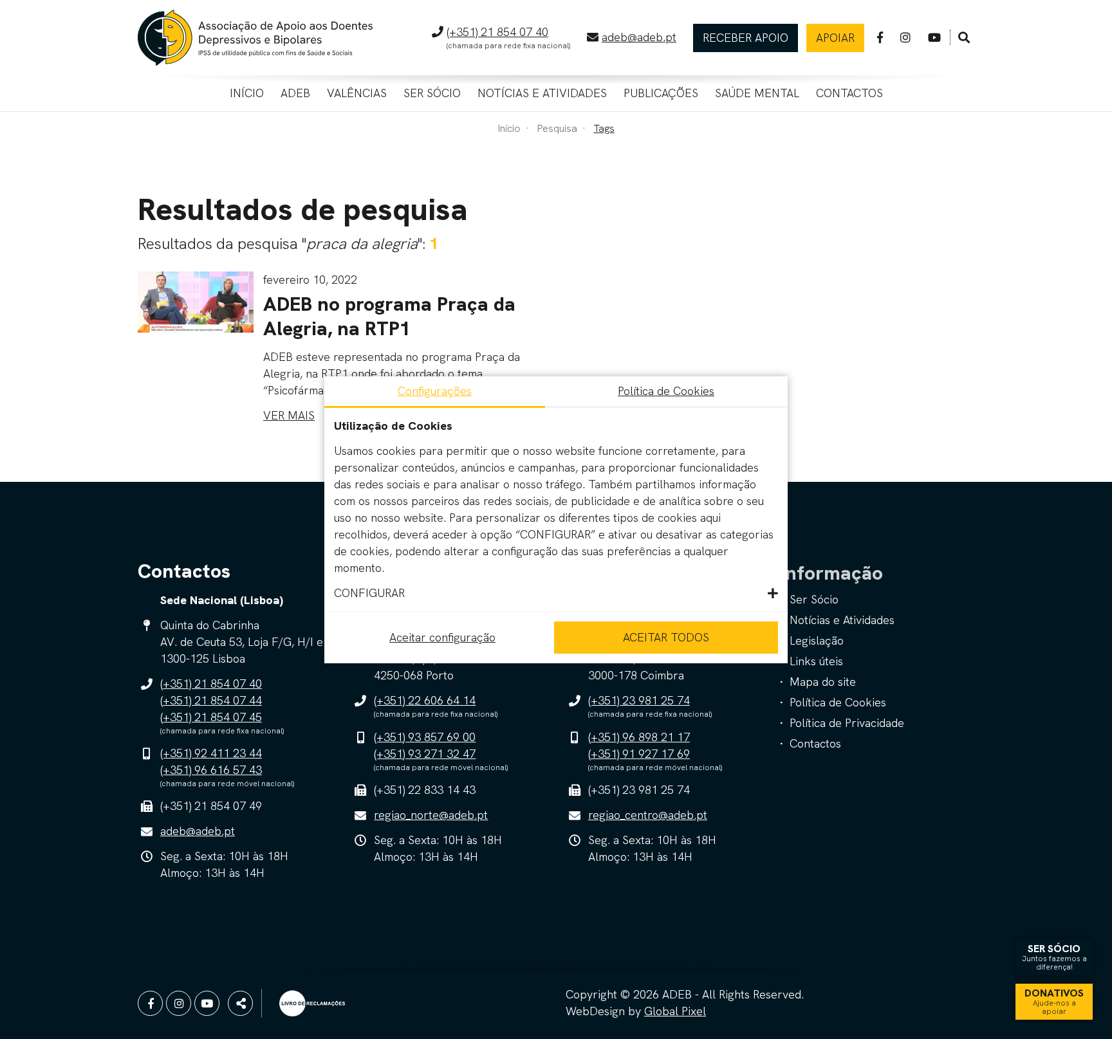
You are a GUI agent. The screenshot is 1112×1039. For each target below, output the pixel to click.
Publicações (661, 93)
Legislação (817, 640)
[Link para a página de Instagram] (905, 38)
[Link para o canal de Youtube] (934, 38)
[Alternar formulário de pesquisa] (964, 38)
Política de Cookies (838, 702)
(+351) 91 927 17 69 (639, 753)
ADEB (295, 93)
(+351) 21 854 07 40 (497, 31)
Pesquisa (557, 128)
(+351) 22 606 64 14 (425, 700)
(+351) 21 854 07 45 (211, 717)
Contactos (849, 93)
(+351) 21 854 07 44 (211, 700)
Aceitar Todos (666, 637)
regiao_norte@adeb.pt (431, 814)
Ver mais (289, 415)
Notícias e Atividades (542, 93)
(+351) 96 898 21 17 (639, 737)
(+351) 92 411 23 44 (211, 753)
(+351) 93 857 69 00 (425, 737)
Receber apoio (745, 37)
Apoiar (835, 37)
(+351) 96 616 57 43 (211, 769)
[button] (556, 593)
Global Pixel (675, 1011)
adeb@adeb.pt (639, 37)
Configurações (435, 390)
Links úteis (816, 661)
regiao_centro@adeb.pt (647, 814)
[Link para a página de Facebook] (880, 38)
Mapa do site (823, 681)
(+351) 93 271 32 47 (425, 753)
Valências (357, 93)
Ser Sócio (432, 93)
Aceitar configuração (442, 637)
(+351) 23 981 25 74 (639, 700)
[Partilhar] (240, 1003)
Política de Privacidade (847, 722)
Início (247, 93)
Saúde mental (757, 93)
